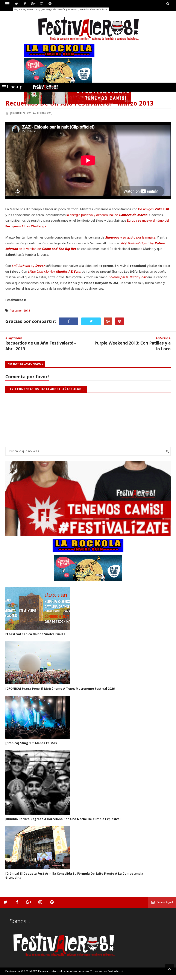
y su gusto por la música (130, 237)
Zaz (144, 277)
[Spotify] (50, 4)
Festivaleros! (13, 971)
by (29, 266)
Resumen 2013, (44, 113)
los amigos (153, 209)
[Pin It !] (119, 321)
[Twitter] (16, 4)
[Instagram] (41, 4)
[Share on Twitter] (91, 321)
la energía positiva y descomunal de (107, 215)
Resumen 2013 (19, 310)
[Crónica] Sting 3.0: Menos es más (31, 743)
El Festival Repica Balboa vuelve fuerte (35, 634)
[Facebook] (25, 4)
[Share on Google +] (108, 321)
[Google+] (33, 4)
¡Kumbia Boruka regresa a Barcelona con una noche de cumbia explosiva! (62, 819)
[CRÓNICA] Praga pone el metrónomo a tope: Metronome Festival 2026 (60, 688)
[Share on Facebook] (68, 321)
